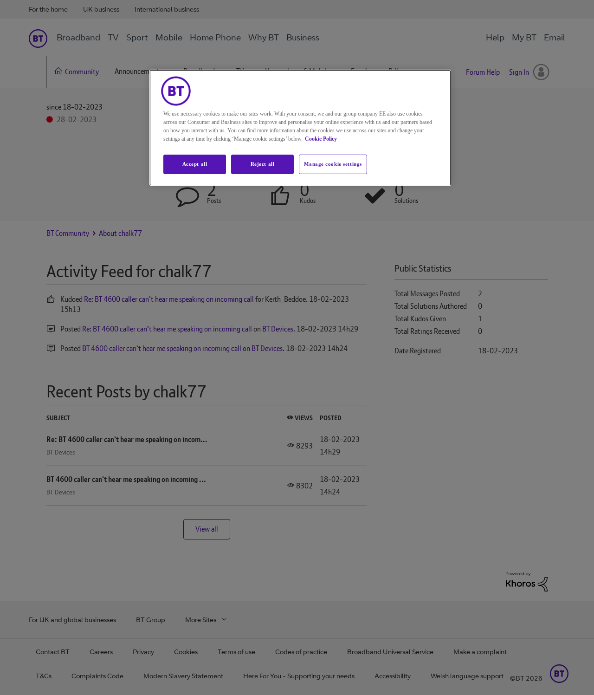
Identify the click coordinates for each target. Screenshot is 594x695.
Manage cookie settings (333, 164)
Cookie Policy (321, 139)
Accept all (194, 164)
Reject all (263, 164)
